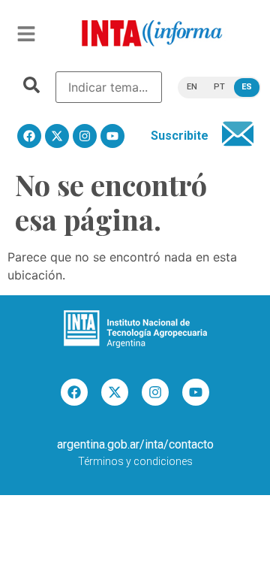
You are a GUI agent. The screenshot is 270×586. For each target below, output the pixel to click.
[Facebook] (29, 136)
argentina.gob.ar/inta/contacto (135, 444)
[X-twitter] (57, 136)
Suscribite (179, 135)
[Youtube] (112, 136)
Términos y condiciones (135, 461)
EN (192, 87)
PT (219, 87)
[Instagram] (85, 136)
